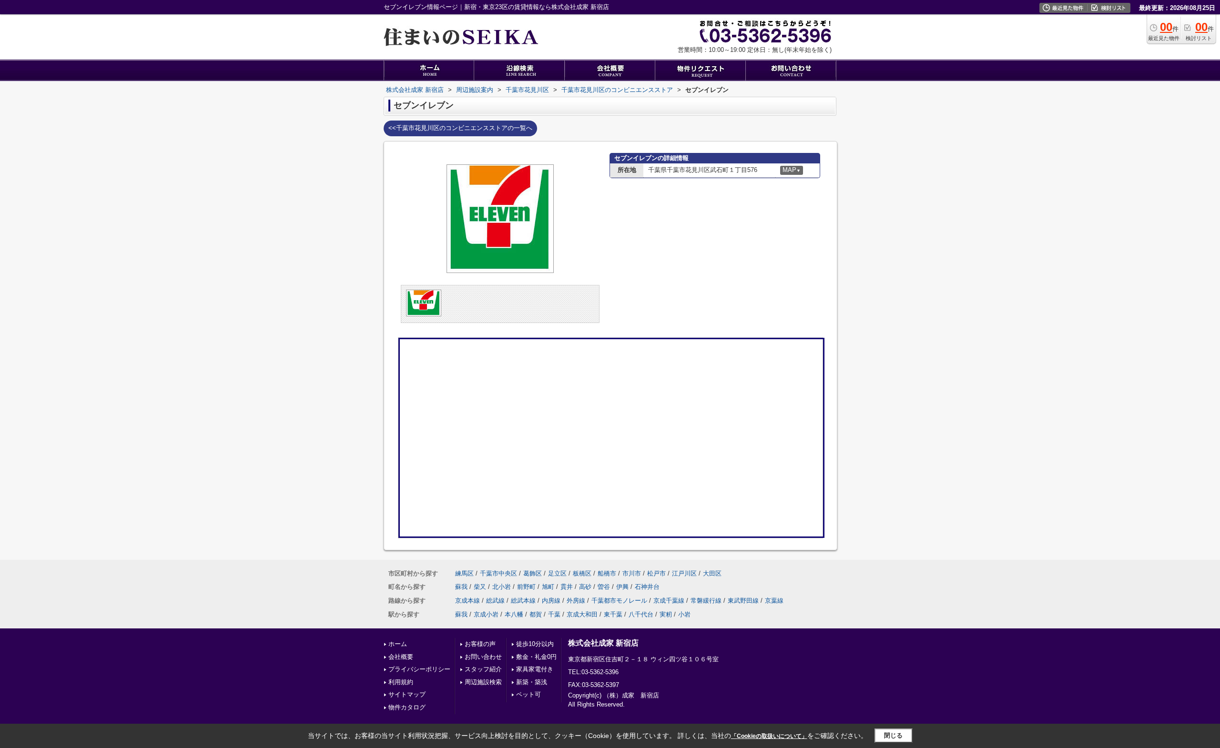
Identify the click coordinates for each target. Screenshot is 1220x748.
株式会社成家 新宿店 (603, 643)
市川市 (631, 573)
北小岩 (501, 586)
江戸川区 (684, 573)
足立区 (557, 573)
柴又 (480, 586)
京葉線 (774, 600)
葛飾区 (532, 573)
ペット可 (528, 694)
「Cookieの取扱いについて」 (769, 736)
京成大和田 (582, 614)
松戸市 (656, 573)
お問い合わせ (483, 656)
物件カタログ (407, 707)
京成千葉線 (668, 600)
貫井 (566, 586)
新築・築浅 (531, 682)
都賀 (535, 614)
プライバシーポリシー (419, 669)
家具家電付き (534, 669)
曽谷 (604, 586)
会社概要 (400, 656)
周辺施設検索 (483, 682)
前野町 (526, 586)
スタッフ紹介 (483, 669)
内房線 (551, 600)
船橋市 (607, 573)
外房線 (576, 600)
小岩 (684, 614)
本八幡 (514, 614)
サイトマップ (407, 694)
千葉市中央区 (498, 573)
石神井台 (647, 586)
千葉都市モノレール (619, 600)
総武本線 (523, 600)
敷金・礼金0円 (536, 656)
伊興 (622, 586)
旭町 (548, 586)
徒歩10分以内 (535, 643)
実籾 (666, 614)
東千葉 (613, 614)
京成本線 (467, 600)
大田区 (712, 573)
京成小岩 (486, 614)
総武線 (495, 600)
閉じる (893, 735)
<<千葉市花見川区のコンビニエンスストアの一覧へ (460, 127)
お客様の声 (480, 643)
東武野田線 (743, 600)
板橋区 (582, 573)
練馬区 (464, 573)
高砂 (585, 586)
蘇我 (461, 586)
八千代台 (641, 614)
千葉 (554, 614)
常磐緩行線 (706, 600)
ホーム (397, 643)
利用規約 (400, 682)
